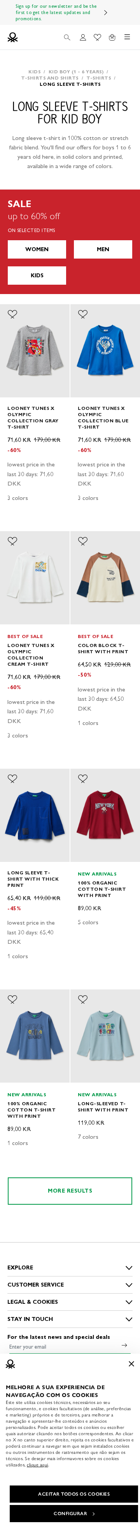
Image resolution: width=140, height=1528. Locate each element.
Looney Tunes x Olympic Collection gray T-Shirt (33, 417)
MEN (103, 249)
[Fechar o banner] (131, 1364)
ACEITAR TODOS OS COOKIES (74, 1494)
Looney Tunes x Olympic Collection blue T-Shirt (103, 417)
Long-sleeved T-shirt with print (103, 1107)
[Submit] (124, 1345)
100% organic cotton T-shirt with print (102, 889)
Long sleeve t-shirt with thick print (33, 879)
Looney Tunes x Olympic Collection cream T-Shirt (30, 654)
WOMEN (37, 249)
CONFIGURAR (70, 1513)
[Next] (106, 12)
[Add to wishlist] (12, 314)
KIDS (37, 275)
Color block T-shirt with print (103, 648)
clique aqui (37, 1465)
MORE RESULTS (70, 1191)
